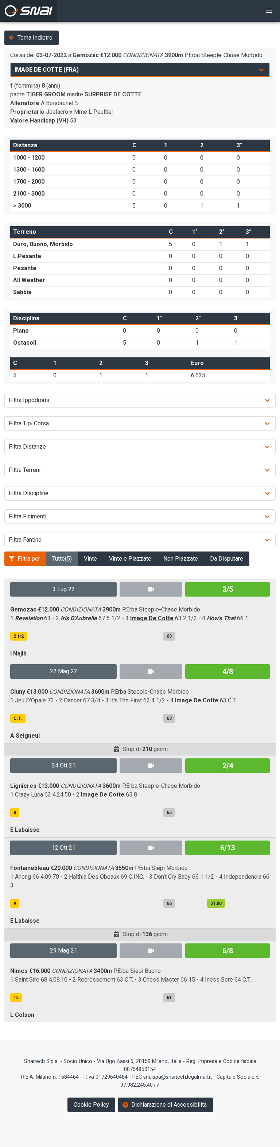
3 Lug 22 (63, 589)
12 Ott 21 (63, 847)
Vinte (90, 558)
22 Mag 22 (63, 671)
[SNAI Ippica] (28, 11)
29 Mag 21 (63, 950)
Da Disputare (226, 558)
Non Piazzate (180, 558)
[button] (269, 11)
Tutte (62, 558)
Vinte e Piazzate (130, 558)
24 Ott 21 (63, 765)
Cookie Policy (91, 1104)
